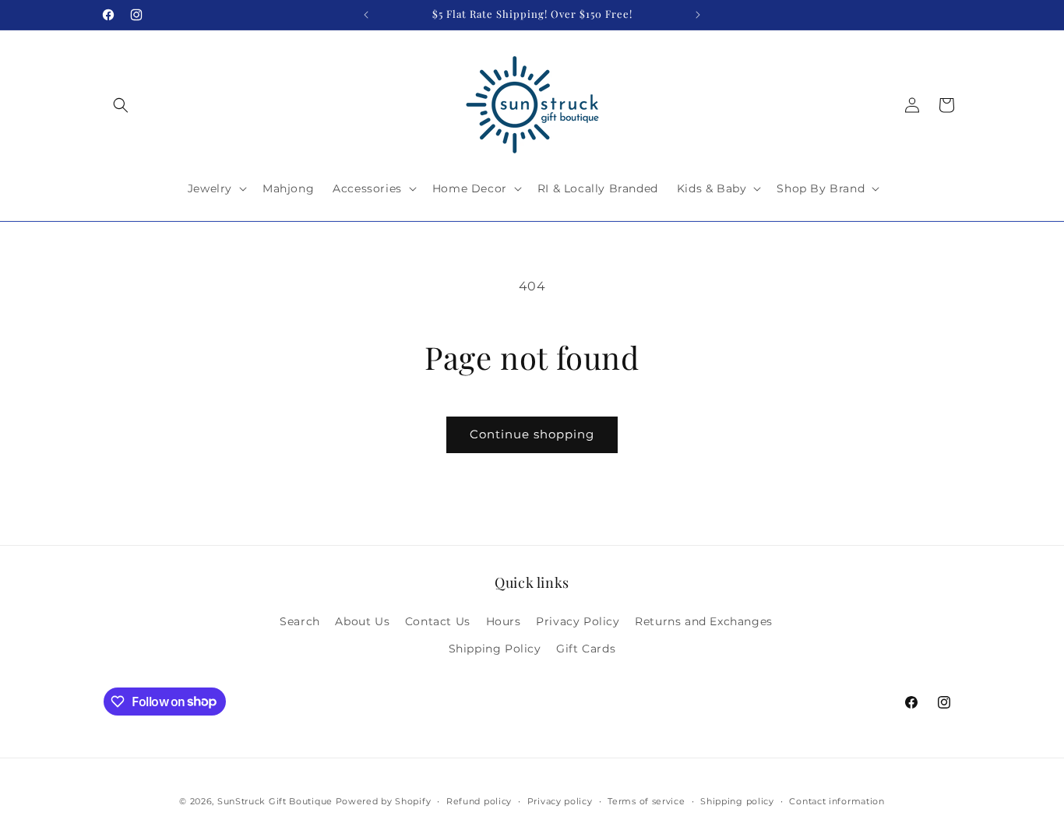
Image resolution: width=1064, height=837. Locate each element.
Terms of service (646, 800)
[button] (121, 105)
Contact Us (437, 621)
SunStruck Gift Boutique (275, 801)
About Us (362, 621)
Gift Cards (585, 648)
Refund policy (479, 800)
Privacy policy (560, 800)
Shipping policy (737, 800)
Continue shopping (532, 434)
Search (300, 621)
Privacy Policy (577, 621)
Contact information (836, 800)
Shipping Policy (495, 648)
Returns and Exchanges (704, 621)
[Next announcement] (698, 15)
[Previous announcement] (366, 15)
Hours (503, 621)
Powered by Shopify (384, 801)
